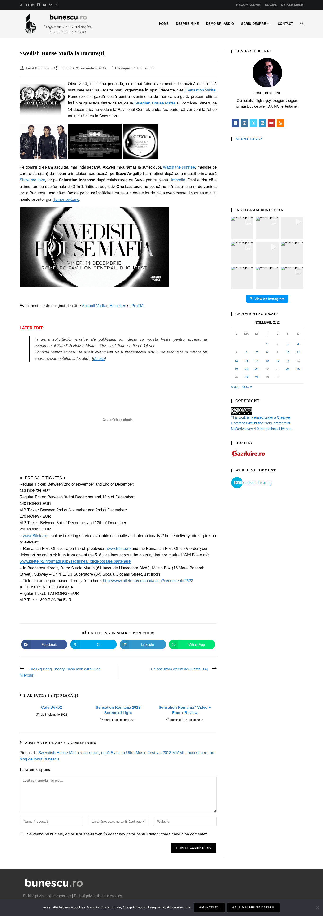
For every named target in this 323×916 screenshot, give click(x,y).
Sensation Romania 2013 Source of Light (118, 710)
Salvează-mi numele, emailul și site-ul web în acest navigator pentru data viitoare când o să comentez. (118, 834)
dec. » (247, 387)
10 (287, 352)
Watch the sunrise (179, 167)
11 (298, 352)
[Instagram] (244, 123)
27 (246, 377)
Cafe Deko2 (51, 707)
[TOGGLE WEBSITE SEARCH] (302, 24)
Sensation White (200, 90)
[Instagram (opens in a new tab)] (33, 5)
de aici (99, 358)
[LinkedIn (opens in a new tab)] (38, 5)
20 (246, 369)
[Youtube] (271, 123)
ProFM (137, 306)
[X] (253, 123)
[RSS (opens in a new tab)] (51, 5)
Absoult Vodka (94, 306)
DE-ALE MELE (292, 5)
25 (298, 369)
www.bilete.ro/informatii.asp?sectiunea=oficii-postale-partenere (75, 561)
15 (267, 361)
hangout (124, 68)
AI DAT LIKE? (248, 139)
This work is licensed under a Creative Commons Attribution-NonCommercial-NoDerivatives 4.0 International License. (261, 423)
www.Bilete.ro (35, 536)
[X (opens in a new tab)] (22, 5)
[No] (317, 907)
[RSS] (280, 123)
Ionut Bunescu (37, 68)
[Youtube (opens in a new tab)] (44, 5)
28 (256, 377)
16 (277, 361)
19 (236, 369)
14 (256, 361)
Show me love (32, 180)
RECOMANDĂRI (248, 5)
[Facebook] (235, 123)
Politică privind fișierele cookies (47, 896)
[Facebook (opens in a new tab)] (27, 5)
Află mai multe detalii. (253, 907)
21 (256, 369)
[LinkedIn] (262, 123)
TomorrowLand (66, 199)
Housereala (146, 68)
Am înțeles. (209, 907)
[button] (242, 228)
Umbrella (177, 180)
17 (287, 361)
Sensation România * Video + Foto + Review (185, 710)
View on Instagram (269, 299)
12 (236, 361)
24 (287, 369)
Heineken (117, 306)
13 (246, 361)
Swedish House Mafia (155, 103)
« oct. (235, 387)
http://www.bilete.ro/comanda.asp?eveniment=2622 (148, 580)
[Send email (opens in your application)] (57, 5)
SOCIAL (271, 5)
